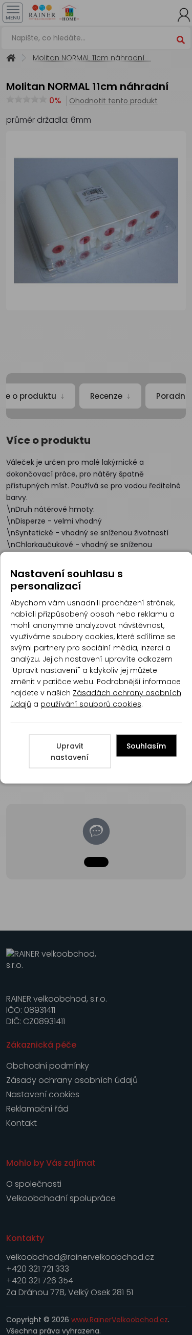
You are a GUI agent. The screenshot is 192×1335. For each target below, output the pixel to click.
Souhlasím (146, 745)
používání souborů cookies (90, 703)
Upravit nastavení (70, 751)
